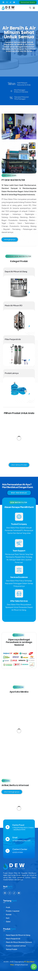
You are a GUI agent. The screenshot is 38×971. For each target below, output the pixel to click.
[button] (33, 8)
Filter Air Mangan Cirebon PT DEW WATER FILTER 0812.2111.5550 (18, 805)
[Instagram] (7, 2)
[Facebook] (3, 2)
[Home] (8, 8)
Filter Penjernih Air (13, 447)
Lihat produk (20, 441)
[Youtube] (14, 2)
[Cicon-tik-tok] (10, 2)
